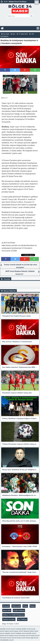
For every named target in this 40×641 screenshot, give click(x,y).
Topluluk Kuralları (9, 619)
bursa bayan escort (16, 631)
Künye (25, 606)
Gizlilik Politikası (18, 610)
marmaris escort (5, 638)
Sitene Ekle (7, 610)
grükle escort (26, 629)
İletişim (32, 606)
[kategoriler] (38, 28)
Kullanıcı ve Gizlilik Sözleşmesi (13, 615)
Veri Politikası (22, 619)
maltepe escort (21, 633)
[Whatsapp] (35, 70)
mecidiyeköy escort (6, 640)
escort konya (16, 638)
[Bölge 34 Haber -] (20, 8)
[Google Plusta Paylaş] (25, 70)
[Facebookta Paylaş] (5, 70)
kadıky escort (13, 635)
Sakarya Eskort (29, 631)
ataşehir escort (10, 633)
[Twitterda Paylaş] (15, 70)
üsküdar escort (5, 629)
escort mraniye (16, 629)
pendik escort (31, 633)
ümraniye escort (24, 635)
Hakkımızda (16, 606)
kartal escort (4, 635)
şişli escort (34, 638)
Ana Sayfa (6, 34)
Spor (13, 34)
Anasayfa (6, 606)
